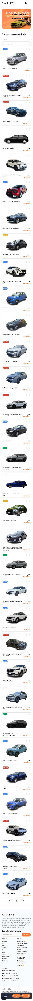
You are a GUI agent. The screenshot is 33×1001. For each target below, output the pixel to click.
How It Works (5, 956)
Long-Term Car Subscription (21, 958)
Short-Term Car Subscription (21, 954)
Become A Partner (22, 941)
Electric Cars (20, 961)
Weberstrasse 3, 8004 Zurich (11, 981)
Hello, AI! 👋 (20, 965)
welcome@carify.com (9, 970)
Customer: (11, 976)
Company (4, 941)
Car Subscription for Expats (22, 948)
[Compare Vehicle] (26, 49)
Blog (3, 952)
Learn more (29, 989)
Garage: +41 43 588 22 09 (10, 973)
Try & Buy (4, 958)
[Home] (7, 3)
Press (3, 945)
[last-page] (23, 900)
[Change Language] (25, 3)
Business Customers (22, 943)
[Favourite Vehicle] (29, 49)
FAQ (3, 950)
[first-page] (9, 900)
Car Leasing (20, 945)
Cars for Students (22, 951)
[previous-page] (12, 900)
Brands (4, 954)
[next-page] (20, 900)
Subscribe (26, 934)
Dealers (4, 948)
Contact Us (5, 961)
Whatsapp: (11, 978)
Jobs (3, 943)
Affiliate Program (21, 963)
